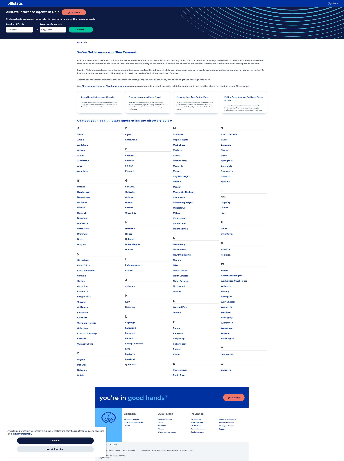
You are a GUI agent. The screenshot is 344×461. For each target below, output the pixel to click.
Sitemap (161, 429)
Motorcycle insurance (227, 419)
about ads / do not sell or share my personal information (173, 450)
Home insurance (197, 422)
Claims (160, 422)
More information (55, 449)
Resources (162, 425)
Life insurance (196, 425)
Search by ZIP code (15, 24)
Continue (55, 441)
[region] (55, 442)
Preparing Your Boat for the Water (192, 97)
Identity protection (226, 426)
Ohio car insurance (91, 86)
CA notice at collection (130, 450)
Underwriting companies (133, 422)
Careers (127, 425)
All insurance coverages (167, 432)
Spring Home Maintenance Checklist (98, 97)
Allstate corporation (131, 419)
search (81, 29)
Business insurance (226, 422)
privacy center (114, 450)
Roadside (222, 429)
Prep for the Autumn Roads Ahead (145, 97)
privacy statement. (22, 434)
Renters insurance (198, 429)
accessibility (145, 450)
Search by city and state (51, 24)
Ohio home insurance (117, 86)
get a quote (77, 13)
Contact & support (165, 419)
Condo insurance (197, 432)
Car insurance (196, 419)
